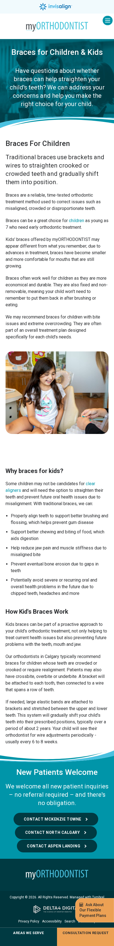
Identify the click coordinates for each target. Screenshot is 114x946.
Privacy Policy (28, 921)
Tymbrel (98, 897)
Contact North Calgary (52, 832)
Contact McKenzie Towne (52, 819)
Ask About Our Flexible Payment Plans (92, 910)
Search (69, 921)
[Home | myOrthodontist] (57, 875)
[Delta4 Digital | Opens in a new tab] (57, 909)
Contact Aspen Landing (53, 846)
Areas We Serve (28, 933)
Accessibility (52, 921)
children (76, 220)
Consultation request (85, 933)
